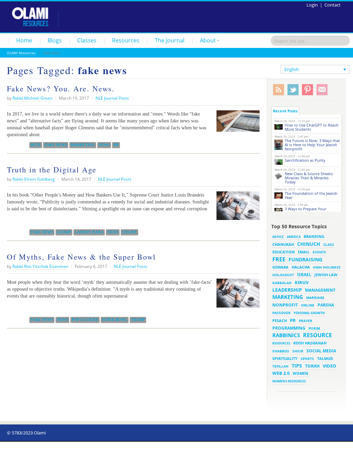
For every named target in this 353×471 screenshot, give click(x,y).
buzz (36, 145)
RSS (278, 90)
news (104, 145)
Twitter (293, 90)
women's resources (289, 381)
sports (307, 358)
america (294, 236)
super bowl (114, 320)
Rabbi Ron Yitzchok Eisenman (40, 266)
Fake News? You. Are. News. (61, 88)
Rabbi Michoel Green (32, 98)
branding (314, 236)
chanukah (283, 244)
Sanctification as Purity (305, 160)
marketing (83, 145)
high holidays (327, 267)
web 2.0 (281, 373)
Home (24, 40)
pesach (279, 320)
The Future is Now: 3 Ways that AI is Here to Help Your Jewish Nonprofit (312, 144)
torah (312, 366)
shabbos (280, 351)
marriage (315, 297)
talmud (325, 358)
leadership (287, 290)
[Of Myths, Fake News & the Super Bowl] (236, 295)
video (329, 366)
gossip (64, 232)
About (208, 40)
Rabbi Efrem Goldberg (33, 179)
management (320, 290)
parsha (325, 305)
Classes (87, 40)
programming (288, 328)
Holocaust (283, 275)
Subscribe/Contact (321, 90)
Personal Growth (309, 313)
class (328, 244)
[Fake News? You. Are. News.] (236, 123)
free (278, 259)
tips (297, 365)
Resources (125, 40)
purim (314, 328)
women (300, 373)
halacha (301, 267)
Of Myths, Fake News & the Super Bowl (81, 257)
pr (116, 145)
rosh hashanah (309, 342)
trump (138, 320)
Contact (332, 5)
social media (321, 350)
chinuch (308, 244)
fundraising (305, 259)
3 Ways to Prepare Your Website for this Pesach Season (312, 211)
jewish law (325, 274)
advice (278, 236)
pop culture (85, 320)
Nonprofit (285, 305)
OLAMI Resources (21, 52)
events (319, 252)
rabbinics (286, 335)
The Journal (169, 40)
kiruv (302, 282)
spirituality (284, 358)
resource (317, 335)
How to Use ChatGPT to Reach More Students (312, 127)
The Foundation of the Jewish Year (311, 195)
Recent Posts (285, 110)
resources (281, 343)
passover (281, 312)
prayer (305, 320)
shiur (297, 351)
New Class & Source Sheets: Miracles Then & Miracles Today (309, 177)
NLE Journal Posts (112, 98)
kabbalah (282, 282)
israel (304, 274)
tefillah (280, 366)
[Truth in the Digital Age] (236, 208)
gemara (280, 267)
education (283, 252)
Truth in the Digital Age (52, 169)
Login (312, 5)
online (129, 232)
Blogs (55, 40)
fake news (55, 145)
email (304, 251)
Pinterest (307, 90)
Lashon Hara (89, 232)
